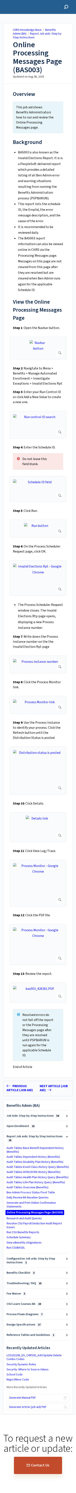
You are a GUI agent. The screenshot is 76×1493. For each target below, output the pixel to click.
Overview (24, 94)
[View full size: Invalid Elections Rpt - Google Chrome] (38, 578)
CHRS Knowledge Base (27, 30)
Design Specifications (24, 1325)
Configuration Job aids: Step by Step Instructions (31, 1261)
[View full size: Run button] (38, 528)
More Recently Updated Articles (27, 1387)
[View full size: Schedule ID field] (38, 489)
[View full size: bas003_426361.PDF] (38, 992)
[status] (38, 117)
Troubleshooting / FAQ (24, 1283)
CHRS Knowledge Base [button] (22, 2)
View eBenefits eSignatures (24, 1243)
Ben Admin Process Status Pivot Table (31, 1192)
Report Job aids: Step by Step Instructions (37, 36)
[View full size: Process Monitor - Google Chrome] (38, 883)
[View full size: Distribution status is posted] (38, 770)
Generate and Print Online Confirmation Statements (31, 1205)
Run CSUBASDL (16, 1248)
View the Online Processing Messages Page (37, 310)
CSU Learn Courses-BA (24, 1304)
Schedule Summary (19, 1237)
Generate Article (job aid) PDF (27, 1407)
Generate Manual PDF (22, 1398)
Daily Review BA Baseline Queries (28, 1197)
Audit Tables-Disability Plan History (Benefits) (35, 1162)
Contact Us (40, 1465)
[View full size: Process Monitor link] (38, 704)
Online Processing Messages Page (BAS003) (37, 57)
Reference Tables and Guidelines (30, 1335)
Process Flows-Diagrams (24, 1314)
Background (27, 142)
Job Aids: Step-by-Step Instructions (33, 1116)
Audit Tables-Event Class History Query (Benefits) (38, 1167)
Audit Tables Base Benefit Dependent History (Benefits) (35, 1150)
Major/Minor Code (18, 1380)
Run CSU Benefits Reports (23, 1232)
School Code (15, 1374)
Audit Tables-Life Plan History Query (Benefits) (36, 1182)
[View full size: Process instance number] (38, 664)
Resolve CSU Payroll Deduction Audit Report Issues (34, 1225)
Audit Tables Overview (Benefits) (27, 1187)
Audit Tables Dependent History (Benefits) (33, 1157)
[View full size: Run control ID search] (38, 424)
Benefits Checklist (20, 1273)
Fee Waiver (16, 1294)
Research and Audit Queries (24, 1218)
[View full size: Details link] (38, 827)
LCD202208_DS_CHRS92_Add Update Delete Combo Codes (34, 1357)
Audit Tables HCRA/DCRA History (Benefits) (33, 1172)
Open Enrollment (20, 1126)
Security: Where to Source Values (28, 1369)
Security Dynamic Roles (21, 1364)
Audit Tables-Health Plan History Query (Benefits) (37, 1177)
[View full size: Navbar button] (38, 348)
